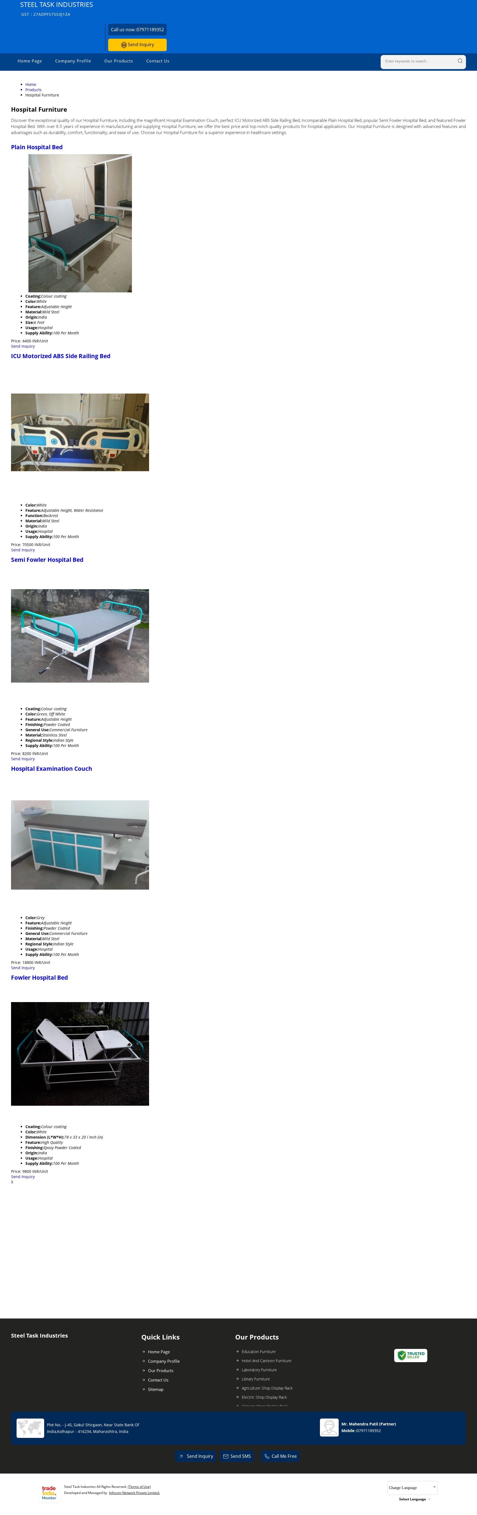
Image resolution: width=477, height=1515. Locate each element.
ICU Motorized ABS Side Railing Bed (60, 356)
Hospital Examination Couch (51, 768)
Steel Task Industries (56, 8)
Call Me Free (284, 1456)
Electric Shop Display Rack (264, 1397)
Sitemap (155, 1389)
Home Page (30, 61)
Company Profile (73, 61)
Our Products (118, 61)
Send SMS (240, 1456)
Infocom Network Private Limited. (134, 1492)
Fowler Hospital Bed (39, 977)
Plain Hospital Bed (37, 147)
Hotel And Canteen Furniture (267, 1360)
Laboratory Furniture (259, 1369)
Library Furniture (256, 1379)
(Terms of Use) (139, 1486)
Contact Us (157, 61)
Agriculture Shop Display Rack (267, 1388)
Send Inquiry (140, 44)
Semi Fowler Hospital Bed (47, 559)
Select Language (412, 1499)
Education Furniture (259, 1351)
